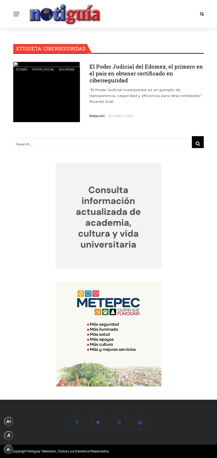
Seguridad (67, 69)
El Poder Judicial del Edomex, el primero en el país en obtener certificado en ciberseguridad (146, 73)
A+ (8, 421)
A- (9, 449)
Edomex (22, 69)
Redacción (97, 116)
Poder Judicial (43, 69)
